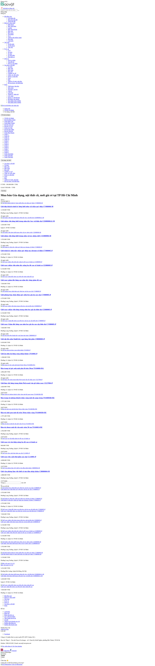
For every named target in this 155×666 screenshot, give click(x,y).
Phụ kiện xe (11, 57)
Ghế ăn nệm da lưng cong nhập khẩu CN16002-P (19, 354)
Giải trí (10, 91)
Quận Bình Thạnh (9, 123)
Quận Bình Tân (8, 121)
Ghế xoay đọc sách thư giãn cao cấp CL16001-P (18, 457)
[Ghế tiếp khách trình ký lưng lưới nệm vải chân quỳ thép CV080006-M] (22, 203)
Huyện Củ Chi (8, 126)
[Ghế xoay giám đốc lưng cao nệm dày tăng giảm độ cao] (17, 276)
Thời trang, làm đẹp (13, 86)
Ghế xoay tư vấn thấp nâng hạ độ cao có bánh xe (19, 442)
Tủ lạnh (10, 67)
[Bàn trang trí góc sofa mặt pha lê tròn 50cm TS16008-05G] (18, 365)
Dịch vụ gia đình (12, 63)
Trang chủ (7, 108)
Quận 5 (6, 146)
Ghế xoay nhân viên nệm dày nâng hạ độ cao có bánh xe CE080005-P (27, 265)
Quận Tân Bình (8, 154)
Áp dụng (3, 190)
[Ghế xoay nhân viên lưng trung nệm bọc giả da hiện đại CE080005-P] (21, 306)
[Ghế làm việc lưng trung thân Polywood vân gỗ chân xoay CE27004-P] (21, 379)
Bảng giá (6, 613)
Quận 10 (6, 136)
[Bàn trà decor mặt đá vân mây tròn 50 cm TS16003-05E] (17, 424)
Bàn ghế (10, 71)
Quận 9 (6, 152)
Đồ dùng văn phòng (13, 99)
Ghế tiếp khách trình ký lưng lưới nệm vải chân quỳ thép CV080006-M (27, 206)
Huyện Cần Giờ (8, 124)
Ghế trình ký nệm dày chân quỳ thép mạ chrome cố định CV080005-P (27, 251)
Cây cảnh (10, 96)
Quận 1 (6, 134)
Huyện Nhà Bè (8, 131)
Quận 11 (6, 137)
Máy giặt (10, 68)
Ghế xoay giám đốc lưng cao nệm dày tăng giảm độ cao (21, 280)
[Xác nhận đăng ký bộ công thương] (11, 646)
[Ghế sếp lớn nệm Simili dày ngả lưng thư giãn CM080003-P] (18, 335)
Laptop (10, 28)
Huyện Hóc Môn (9, 129)
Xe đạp (10, 54)
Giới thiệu (7, 611)
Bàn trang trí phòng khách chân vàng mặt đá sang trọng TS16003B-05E (28, 398)
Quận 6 (6, 147)
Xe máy (10, 52)
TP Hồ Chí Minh (9, 110)
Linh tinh (10, 92)
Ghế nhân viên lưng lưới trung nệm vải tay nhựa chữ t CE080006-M (26, 236)
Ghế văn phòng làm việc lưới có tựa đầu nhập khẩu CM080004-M (25, 471)
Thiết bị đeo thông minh (15, 37)
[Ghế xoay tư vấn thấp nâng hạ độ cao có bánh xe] (15, 438)
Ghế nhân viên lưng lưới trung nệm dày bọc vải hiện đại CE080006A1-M (28, 221)
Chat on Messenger (16, 664)
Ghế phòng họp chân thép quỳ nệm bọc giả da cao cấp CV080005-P (26, 295)
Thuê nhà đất (11, 21)
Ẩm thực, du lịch (12, 89)
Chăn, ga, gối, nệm (13, 75)
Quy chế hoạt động (9, 616)
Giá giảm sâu (11, 18)
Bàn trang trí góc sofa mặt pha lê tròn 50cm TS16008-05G (22, 368)
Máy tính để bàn (12, 29)
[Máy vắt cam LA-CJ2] (8, 563)
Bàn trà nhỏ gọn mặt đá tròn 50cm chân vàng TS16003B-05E (23, 413)
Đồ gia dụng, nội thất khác (15, 83)
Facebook (7, 634)
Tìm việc (10, 47)
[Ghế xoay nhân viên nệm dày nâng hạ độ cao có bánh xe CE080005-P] (21, 262)
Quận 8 (6, 150)
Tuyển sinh (11, 44)
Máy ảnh (10, 31)
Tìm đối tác (11, 62)
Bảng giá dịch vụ (9, 615)
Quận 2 (6, 141)
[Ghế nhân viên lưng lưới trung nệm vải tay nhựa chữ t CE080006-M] (21, 232)
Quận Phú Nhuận (9, 133)
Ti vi (9, 36)
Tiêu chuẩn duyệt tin (10, 618)
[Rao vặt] (7, 6)
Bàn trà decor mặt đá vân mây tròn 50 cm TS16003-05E (21, 427)
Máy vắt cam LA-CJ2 (7, 565)
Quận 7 (6, 149)
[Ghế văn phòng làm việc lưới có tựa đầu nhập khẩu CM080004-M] (20, 468)
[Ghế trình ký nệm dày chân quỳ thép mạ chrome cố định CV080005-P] (21, 247)
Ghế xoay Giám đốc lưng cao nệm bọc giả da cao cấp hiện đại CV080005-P (28, 324)
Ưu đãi (6, 620)
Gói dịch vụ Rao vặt (8, 8)
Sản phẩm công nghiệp (14, 101)
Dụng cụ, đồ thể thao (14, 97)
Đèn (9, 80)
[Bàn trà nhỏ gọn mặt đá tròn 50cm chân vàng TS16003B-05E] (19, 409)
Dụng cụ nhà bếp (13, 76)
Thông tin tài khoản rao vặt (12, 621)
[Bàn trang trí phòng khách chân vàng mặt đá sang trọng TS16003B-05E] (22, 394)
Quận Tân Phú (8, 155)
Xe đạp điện (11, 55)
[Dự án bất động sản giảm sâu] (10, 105)
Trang (2, 483)
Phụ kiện (10, 39)
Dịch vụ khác (12, 60)
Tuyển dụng (11, 45)
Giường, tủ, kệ (12, 73)
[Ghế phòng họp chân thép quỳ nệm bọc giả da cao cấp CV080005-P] (21, 291)
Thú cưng (10, 88)
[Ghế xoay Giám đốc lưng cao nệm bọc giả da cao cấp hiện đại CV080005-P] (23, 320)
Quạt (9, 78)
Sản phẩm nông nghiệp (14, 102)
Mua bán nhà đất (12, 20)
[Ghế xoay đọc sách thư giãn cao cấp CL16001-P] (15, 453)
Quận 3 (6, 142)
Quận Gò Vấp (8, 128)
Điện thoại (11, 24)
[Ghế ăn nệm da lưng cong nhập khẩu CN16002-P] (15, 350)
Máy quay (11, 33)
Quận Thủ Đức (8, 157)
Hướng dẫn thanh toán (10, 624)
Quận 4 (6, 144)
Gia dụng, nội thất (6, 160)
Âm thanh (11, 34)
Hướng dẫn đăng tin (10, 623)
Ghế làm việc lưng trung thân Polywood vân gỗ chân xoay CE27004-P (27, 383)
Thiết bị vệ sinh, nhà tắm (15, 81)
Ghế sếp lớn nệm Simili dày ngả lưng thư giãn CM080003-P (23, 339)
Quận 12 (6, 139)
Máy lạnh (10, 70)
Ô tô (9, 50)
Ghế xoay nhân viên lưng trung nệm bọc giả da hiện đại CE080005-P (26, 309)
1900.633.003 (5, 629)
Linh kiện (10, 41)
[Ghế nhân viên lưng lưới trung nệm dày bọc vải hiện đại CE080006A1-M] (22, 217)
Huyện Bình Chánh (9, 120)
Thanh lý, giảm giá (13, 94)
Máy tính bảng (12, 26)
